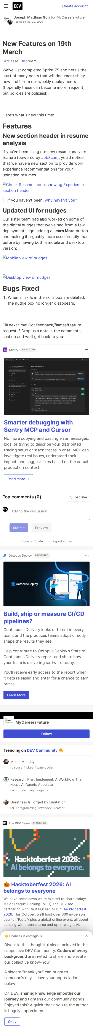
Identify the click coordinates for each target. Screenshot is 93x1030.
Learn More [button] (16, 695)
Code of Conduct (33, 541)
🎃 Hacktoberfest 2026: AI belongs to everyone (37, 887)
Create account (75, 6)
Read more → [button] (18, 479)
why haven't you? (61, 200)
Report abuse (62, 541)
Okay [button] (12, 1021)
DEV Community (42, 750)
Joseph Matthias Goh (32, 17)
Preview (41, 528)
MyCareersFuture (71, 17)
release (11, 61)
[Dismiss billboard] (86, 935)
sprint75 (29, 61)
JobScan (49, 157)
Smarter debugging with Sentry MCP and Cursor (38, 426)
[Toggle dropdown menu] (86, 349)
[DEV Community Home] (17, 6)
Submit (19, 528)
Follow (46, 734)
